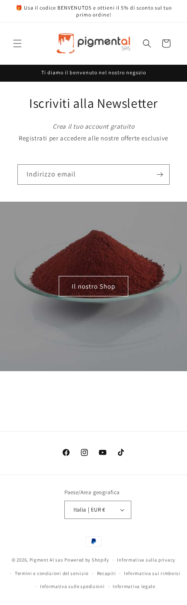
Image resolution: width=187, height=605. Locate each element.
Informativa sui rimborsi (152, 573)
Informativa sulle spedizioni (72, 586)
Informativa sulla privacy (146, 560)
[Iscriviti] (159, 174)
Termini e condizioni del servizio (52, 573)
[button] (17, 43)
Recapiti (106, 573)
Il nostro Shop (93, 286)
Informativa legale (134, 586)
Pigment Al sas (46, 560)
